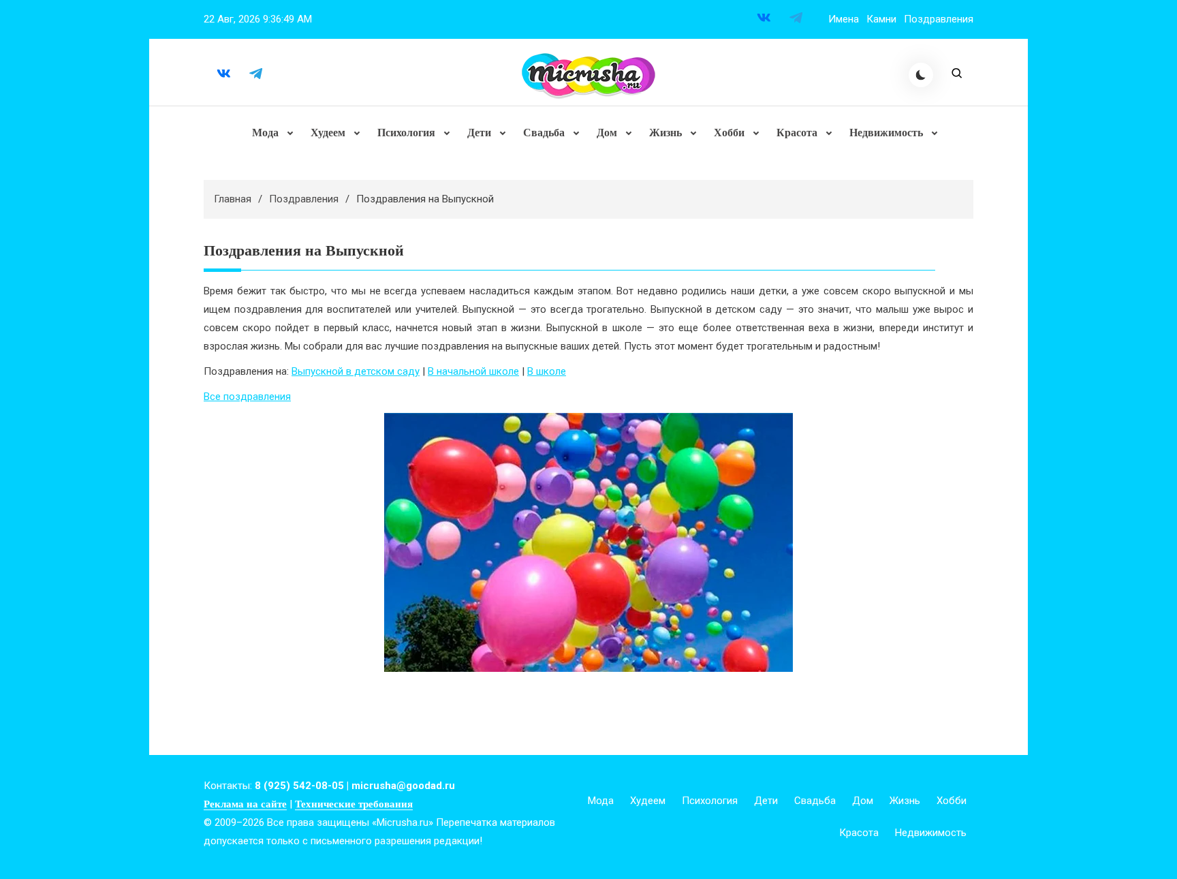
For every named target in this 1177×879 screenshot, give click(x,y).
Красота (796, 132)
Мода (265, 132)
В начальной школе (473, 371)
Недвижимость (886, 132)
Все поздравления (247, 396)
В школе (546, 371)
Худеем (328, 132)
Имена (843, 19)
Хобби (729, 132)
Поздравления (938, 19)
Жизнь (665, 132)
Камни (881, 19)
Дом (607, 132)
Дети (479, 132)
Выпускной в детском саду (356, 371)
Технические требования (354, 804)
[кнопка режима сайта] (921, 75)
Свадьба (544, 132)
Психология (406, 132)
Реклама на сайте (245, 804)
